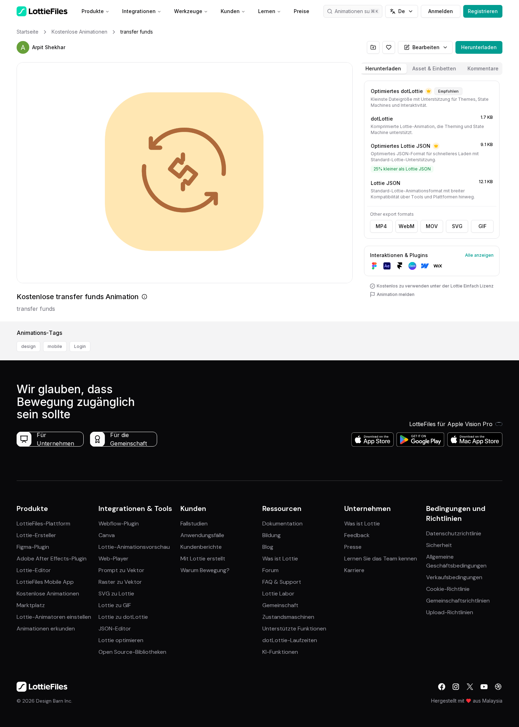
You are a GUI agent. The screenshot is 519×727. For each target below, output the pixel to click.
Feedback (357, 535)
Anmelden (440, 11)
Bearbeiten (426, 47)
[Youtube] (484, 686)
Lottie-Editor (34, 570)
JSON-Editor (115, 628)
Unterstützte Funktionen (294, 628)
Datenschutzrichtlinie (453, 533)
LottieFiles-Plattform (43, 523)
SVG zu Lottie (116, 593)
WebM (406, 226)
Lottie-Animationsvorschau (134, 547)
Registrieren (483, 11)
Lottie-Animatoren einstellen (54, 617)
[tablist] (431, 68)
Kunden (230, 11)
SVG (457, 226)
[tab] (383, 69)
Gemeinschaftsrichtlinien (458, 600)
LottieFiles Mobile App (45, 582)
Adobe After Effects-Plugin (51, 558)
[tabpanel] (431, 199)
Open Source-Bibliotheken (132, 652)
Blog (267, 547)
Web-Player (114, 558)
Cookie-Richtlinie (448, 589)
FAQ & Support (281, 582)
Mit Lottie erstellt (202, 558)
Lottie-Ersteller (36, 535)
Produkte (93, 11)
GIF (482, 226)
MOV (432, 226)
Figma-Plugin (33, 547)
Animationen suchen (358, 11)
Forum (270, 570)
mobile (55, 346)
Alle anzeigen (479, 255)
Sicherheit (439, 545)
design (28, 346)
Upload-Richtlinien (449, 612)
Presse (353, 547)
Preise (301, 11)
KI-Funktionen (280, 652)
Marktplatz (31, 605)
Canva (107, 535)
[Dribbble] (498, 686)
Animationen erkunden (46, 628)
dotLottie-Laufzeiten (289, 640)
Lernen (266, 11)
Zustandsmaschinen (288, 617)
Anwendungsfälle (202, 535)
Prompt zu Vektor (121, 570)
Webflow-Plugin (119, 523)
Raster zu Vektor (120, 582)
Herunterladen (479, 47)
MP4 (381, 226)
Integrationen (139, 11)
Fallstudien (194, 523)
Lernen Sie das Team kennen (380, 558)
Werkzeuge (188, 11)
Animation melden (395, 294)
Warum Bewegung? (204, 570)
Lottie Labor (278, 593)
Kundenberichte (201, 547)
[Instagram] (456, 686)
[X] (470, 686)
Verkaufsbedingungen (454, 577)
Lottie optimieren (121, 640)
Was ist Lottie (280, 558)
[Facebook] (441, 686)
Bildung (271, 535)
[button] (23, 47)
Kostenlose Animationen (48, 593)
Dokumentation (282, 523)
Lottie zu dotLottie (123, 617)
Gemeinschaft (280, 605)
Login (80, 346)
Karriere (354, 570)
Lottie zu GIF (115, 605)
